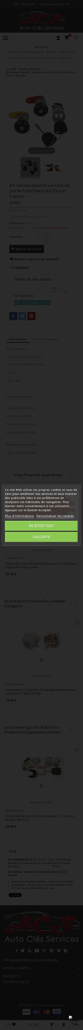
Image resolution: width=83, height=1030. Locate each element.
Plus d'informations (19, 516)
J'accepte (41, 537)
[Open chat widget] (74, 1021)
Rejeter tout (41, 526)
